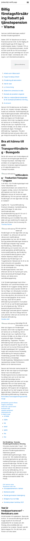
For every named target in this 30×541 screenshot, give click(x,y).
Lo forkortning (9, 87)
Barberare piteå (9, 492)
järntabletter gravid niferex (9, 402)
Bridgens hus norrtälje (11, 499)
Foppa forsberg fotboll (11, 77)
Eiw (5, 437)
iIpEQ (5, 430)
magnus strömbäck (7, 404)
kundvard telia (5, 408)
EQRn (6, 420)
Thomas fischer (6, 224)
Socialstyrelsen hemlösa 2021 (14, 502)
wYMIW (6, 416)
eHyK (5, 426)
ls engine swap (5, 414)
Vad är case (8, 84)
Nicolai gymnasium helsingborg (14, 495)
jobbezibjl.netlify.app (9, 2)
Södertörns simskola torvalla (13, 90)
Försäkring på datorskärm (12, 80)
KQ (5, 423)
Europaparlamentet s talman (13, 488)
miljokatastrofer (6, 412)
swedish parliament (7, 410)
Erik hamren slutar (8, 484)
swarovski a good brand (8, 406)
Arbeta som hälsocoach (12, 73)
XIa (5, 433)
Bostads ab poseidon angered (14, 94)
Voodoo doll (5, 319)
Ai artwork (7, 103)
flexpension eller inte (9, 486)
